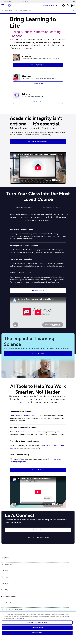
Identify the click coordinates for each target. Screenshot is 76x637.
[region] (38, 624)
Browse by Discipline (38, 65)
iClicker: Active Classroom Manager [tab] (51, 207)
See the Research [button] (38, 354)
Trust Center (4, 570)
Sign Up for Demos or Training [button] (38, 537)
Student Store (24, 1)
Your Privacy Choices (7, 564)
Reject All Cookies (37, 627)
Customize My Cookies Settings (37, 622)
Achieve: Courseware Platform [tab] (24, 207)
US (71, 1)
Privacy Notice (5, 557)
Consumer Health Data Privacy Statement (12, 609)
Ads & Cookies (5, 577)
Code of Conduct (6, 603)
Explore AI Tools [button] (38, 470)
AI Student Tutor (24, 432)
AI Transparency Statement (8, 596)
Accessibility (4, 590)
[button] (68, 5)
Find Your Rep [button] (38, 530)
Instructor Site (8, 1)
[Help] (63, 5)
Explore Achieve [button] (38, 290)
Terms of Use (4, 583)
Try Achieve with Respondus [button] (38, 141)
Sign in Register (50, 5)
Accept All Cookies (37, 632)
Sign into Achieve (38, 102)
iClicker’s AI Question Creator (25, 416)
